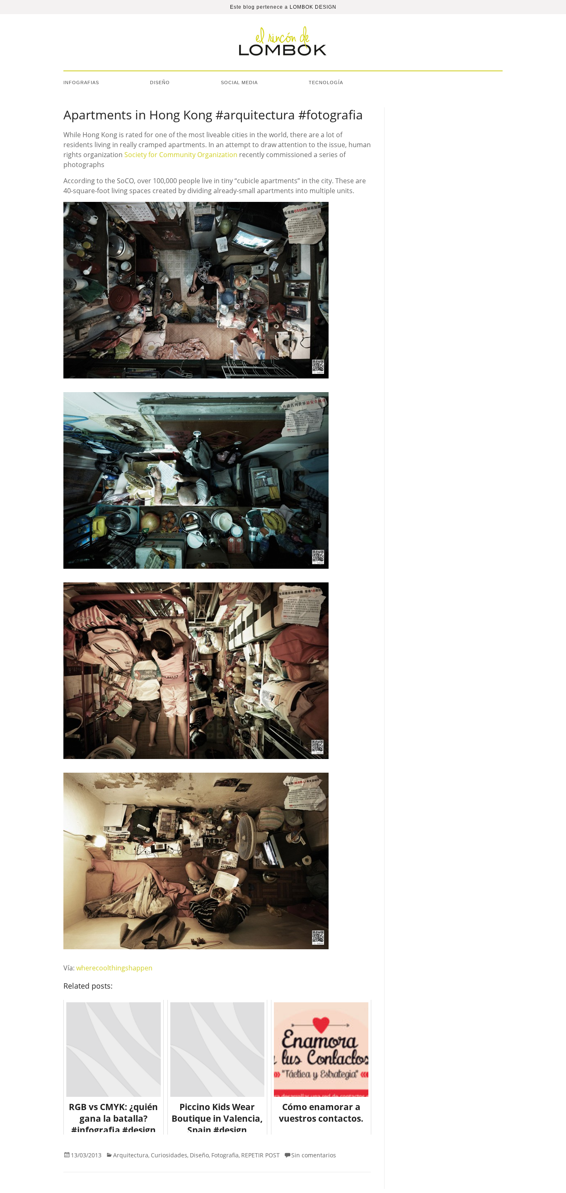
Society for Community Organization (180, 154)
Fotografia (225, 1155)
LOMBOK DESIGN (313, 7)
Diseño (160, 82)
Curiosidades (169, 1155)
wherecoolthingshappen (114, 967)
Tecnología (326, 82)
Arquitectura (130, 1155)
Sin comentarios (313, 1155)
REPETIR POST (260, 1155)
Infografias (81, 82)
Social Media (239, 82)
